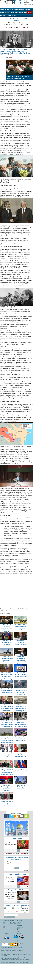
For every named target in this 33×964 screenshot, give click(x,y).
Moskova (21, 950)
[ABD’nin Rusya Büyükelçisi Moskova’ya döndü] (21, 632)
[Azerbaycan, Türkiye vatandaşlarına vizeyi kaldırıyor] (7, 793)
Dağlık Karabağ (14, 609)
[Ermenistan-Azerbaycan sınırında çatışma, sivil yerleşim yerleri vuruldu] (21, 713)
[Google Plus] (11, 57)
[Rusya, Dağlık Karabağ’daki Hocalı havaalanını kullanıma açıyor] (7, 648)
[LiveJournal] (9, 57)
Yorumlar (19, 922)
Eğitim (4, 926)
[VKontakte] (2, 57)
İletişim (18, 928)
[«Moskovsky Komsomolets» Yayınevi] (7, 936)
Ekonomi (21, 9)
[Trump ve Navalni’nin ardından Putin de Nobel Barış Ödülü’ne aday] (7, 696)
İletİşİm (14, 15)
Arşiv (18, 931)
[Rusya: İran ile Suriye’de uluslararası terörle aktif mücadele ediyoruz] (7, 616)
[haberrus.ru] (11, 2)
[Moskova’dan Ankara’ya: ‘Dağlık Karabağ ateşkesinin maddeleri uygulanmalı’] (21, 664)
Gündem (27, 9)
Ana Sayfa (3, 9)
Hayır (8, 865)
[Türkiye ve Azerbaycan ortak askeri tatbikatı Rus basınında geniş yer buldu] (21, 696)
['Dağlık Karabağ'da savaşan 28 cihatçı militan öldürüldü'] (7, 680)
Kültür (7, 12)
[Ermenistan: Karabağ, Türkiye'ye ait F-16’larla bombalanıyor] (21, 680)
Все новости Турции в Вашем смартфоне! (11, 947)
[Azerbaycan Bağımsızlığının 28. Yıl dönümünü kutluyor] (7, 777)
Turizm (12, 12)
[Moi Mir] (7, 57)
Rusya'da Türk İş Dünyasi (16, 874)
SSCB (5, 610)
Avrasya (17, 12)
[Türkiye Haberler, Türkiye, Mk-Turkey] (18, 937)
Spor (25, 12)
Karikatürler (12, 924)
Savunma (5, 924)
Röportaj (3, 15)
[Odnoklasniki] (5, 57)
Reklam (19, 929)
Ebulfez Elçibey (21, 609)
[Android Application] (26, 816)
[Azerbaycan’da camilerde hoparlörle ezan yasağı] (21, 777)
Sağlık (4, 923)
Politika (16, 9)
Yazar (18, 923)
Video (4, 928)
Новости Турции (5, 950)
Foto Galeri (12, 922)
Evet (8, 863)
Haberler (10, 9)
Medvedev (15, 950)
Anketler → (25, 870)
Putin (11, 950)
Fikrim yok (9, 862)
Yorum (9, 15)
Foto (4, 927)
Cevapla (16, 868)
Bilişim (4, 922)
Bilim (21, 12)
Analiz (2, 12)
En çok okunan (16, 838)
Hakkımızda (20, 927)
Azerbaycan (7, 609)
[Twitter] (3, 57)
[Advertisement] (16, 590)
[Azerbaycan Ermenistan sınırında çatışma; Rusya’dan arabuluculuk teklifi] (7, 729)
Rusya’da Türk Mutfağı (16, 890)
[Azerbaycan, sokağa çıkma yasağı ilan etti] (7, 745)
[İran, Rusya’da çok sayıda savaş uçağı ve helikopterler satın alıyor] (21, 616)
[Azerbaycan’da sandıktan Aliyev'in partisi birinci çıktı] (21, 745)
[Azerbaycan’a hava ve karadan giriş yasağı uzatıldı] (21, 729)
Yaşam (30, 12)
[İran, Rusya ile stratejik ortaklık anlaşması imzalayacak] (7, 632)
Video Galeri (13, 923)
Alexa (18, 962)
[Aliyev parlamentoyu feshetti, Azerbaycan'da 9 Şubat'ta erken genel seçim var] (7, 761)
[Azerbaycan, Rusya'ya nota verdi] (21, 761)
